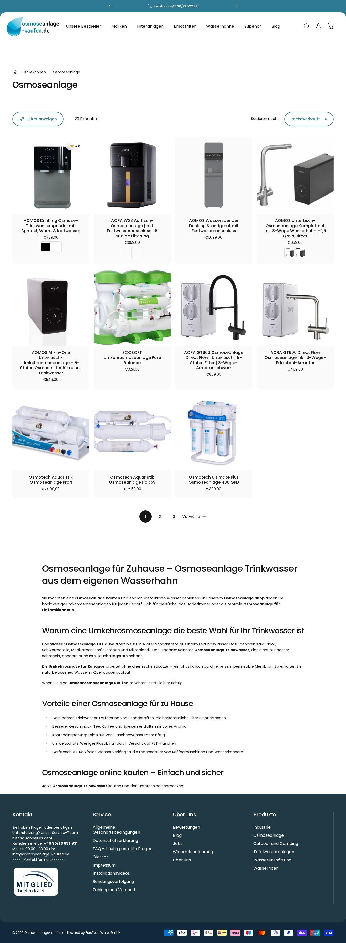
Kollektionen (35, 72)
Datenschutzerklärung (115, 840)
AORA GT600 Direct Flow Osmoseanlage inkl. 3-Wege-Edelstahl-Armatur (295, 357)
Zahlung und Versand (114, 889)
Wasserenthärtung (272, 860)
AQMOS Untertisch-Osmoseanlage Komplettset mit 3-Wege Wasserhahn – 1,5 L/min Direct (295, 228)
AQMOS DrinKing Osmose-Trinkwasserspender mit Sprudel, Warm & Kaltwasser (50, 226)
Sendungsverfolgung (113, 881)
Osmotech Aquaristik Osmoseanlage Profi (51, 480)
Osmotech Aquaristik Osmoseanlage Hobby (132, 480)
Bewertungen (186, 827)
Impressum (104, 865)
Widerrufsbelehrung (193, 851)
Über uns (182, 860)
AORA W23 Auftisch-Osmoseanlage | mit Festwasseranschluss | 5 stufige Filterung (132, 228)
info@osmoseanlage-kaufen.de (40, 854)
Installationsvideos (111, 873)
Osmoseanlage (268, 835)
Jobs (178, 843)
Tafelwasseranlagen (273, 851)
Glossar (100, 857)
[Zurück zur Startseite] (14, 72)
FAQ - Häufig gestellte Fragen (122, 848)
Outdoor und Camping (275, 843)
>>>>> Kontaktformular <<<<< (38, 859)
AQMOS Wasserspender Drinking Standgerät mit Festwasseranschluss (214, 226)
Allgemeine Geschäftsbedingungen (116, 830)
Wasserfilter (265, 868)
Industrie (262, 827)
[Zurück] (110, 6)
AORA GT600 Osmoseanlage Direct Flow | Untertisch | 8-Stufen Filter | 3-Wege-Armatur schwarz (213, 360)
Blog (177, 835)
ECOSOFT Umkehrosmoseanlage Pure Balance (132, 357)
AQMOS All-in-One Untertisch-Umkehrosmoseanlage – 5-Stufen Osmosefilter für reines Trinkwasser (51, 363)
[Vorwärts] (236, 6)
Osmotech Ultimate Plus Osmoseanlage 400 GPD (213, 480)
